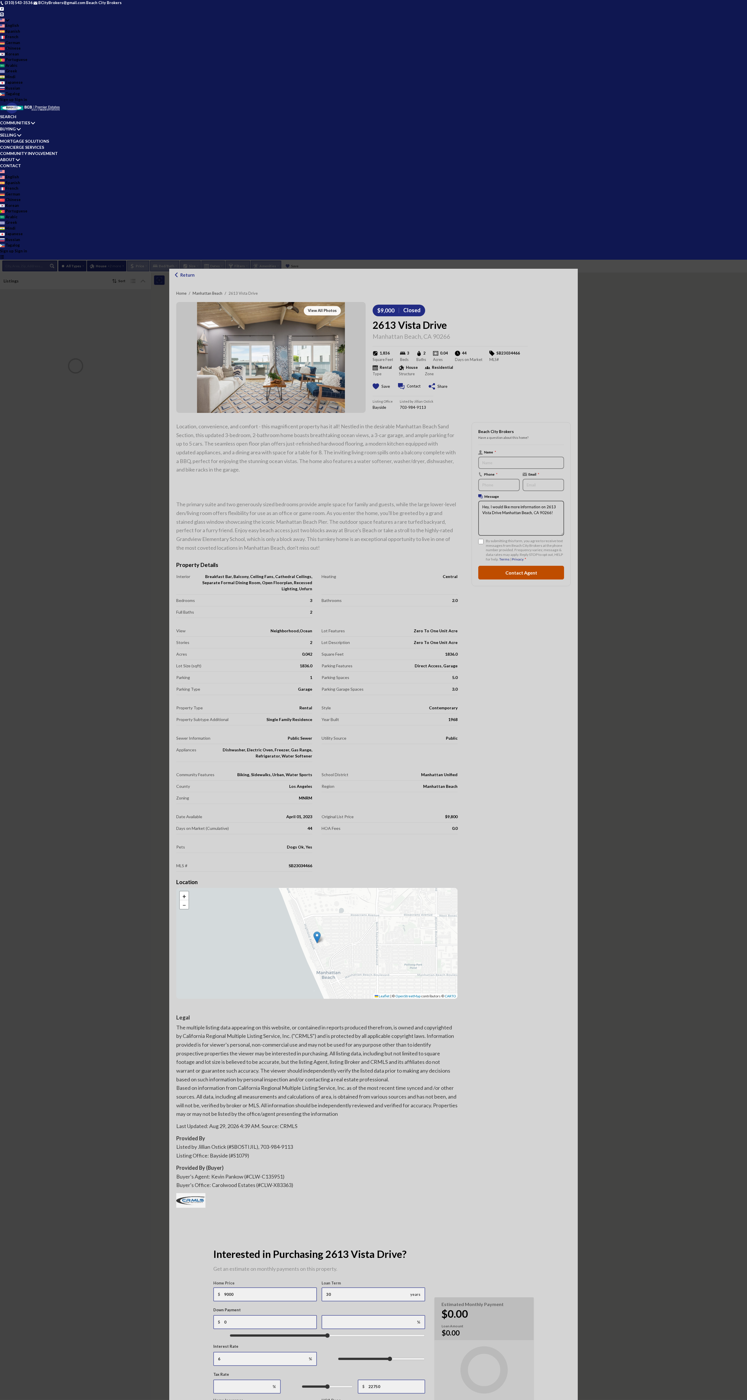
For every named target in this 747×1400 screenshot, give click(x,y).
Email (533, 474)
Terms (504, 559)
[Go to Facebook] (2, 8)
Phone (491, 474)
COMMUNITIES (15, 122)
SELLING (8, 134)
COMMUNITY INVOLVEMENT (29, 153)
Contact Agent (521, 572)
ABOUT (7, 159)
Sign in (21, 99)
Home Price (224, 1283)
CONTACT (10, 165)
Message (491, 496)
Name (490, 452)
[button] (317, 937)
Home (181, 293)
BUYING (8, 128)
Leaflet (384, 996)
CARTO (450, 996)
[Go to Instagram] (2, 14)
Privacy (517, 559)
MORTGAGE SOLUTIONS (24, 141)
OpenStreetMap (407, 996)
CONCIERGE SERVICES (22, 147)
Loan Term (331, 1283)
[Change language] (4, 20)
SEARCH (8, 116)
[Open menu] (2, 257)
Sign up (7, 99)
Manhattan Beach (207, 293)
